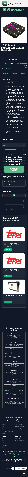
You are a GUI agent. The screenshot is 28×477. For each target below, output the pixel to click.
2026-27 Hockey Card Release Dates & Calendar (14, 366)
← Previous (7, 224)
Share (7, 55)
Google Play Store (19, 440)
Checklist (15, 73)
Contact (4, 433)
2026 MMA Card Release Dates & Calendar (14, 382)
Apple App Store (19, 438)
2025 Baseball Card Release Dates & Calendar (14, 336)
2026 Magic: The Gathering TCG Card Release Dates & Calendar (14, 403)
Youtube (4, 445)
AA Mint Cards (8, 154)
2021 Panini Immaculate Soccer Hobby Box (12, 48)
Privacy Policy (18, 429)
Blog (3, 424)
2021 (13, 14)
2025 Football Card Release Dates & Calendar (14, 354)
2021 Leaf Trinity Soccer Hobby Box (13, 296)
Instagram (4, 440)
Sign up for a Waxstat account (14, 169)
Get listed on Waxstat (7, 431)
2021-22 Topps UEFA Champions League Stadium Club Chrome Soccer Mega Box (13, 244)
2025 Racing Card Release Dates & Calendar (14, 391)
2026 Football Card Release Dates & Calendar (14, 357)
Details (23, 73)
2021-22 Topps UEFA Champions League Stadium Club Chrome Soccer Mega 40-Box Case (13, 270)
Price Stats (14, 76)
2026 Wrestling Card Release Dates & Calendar (14, 384)
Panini (17, 14)
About (4, 422)
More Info (8, 249)
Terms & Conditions (20, 426)
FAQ (3, 429)
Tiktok (4, 442)
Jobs (3, 426)
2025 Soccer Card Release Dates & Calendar (14, 373)
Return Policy (18, 422)
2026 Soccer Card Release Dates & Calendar (14, 375)
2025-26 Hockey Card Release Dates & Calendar (14, 363)
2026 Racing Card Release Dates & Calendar (14, 394)
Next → (15, 224)
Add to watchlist (12, 59)
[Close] (1, 3)
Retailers (5, 145)
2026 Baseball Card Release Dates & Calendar (14, 338)
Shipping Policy (19, 424)
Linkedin (4, 447)
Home (2, 14)
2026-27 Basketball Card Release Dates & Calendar (14, 347)
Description (6, 73)
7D (14, 195)
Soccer (7, 14)
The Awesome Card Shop (11, 149)
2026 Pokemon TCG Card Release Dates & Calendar (14, 400)
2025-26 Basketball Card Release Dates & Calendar (14, 345)
